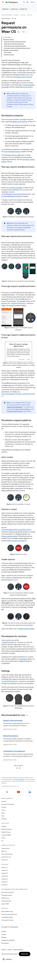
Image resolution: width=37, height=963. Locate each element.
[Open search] (24, 2)
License (9, 949)
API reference (5, 898)
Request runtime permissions (13, 720)
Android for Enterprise (7, 804)
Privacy (3, 838)
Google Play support (7, 917)
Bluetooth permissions (10, 736)
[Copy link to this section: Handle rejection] (17, 560)
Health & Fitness (5, 832)
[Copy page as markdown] (23, 31)
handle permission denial (26, 629)
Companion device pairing (14, 411)
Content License (19, 779)
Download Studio (6, 901)
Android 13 (4, 879)
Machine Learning (6, 829)
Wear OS (23, 9)
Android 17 (4, 867)
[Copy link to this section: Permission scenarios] (25, 116)
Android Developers (6, 15)
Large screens (5, 848)
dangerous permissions (19, 122)
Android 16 (4, 870)
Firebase (3, 937)
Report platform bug (7, 911)
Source (3, 810)
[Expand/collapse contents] (12, 37)
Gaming (3, 826)
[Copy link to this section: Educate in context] (18, 509)
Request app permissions (9, 536)
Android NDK (5, 904)
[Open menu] (3, 2)
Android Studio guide (7, 892)
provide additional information (11, 196)
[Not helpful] (15, 18)
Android (3, 801)
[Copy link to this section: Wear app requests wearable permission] (3, 170)
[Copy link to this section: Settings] (11, 671)
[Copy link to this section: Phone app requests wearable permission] (3, 289)
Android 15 (4, 873)
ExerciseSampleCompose (12, 152)
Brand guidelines (18, 949)
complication (23, 659)
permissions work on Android (22, 77)
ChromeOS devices (7, 854)
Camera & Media (6, 835)
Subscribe (24, 954)
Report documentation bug (9, 914)
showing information (18, 541)
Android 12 (4, 882)
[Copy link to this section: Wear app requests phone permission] (3, 239)
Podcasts (4, 819)
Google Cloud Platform (8, 940)
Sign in (33, 2)
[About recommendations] (27, 715)
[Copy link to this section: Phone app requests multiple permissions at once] (9, 337)
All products (5, 943)
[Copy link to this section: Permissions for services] (28, 636)
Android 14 (4, 876)
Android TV (4, 860)
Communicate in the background (14, 751)
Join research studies (7, 920)
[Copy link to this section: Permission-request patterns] (33, 420)
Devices (14, 9)
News (3, 813)
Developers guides (6, 895)
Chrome (3, 934)
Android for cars (6, 857)
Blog (2, 816)
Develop (5, 9)
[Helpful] (12, 18)
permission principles (15, 188)
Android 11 (4, 885)
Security (3, 807)
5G (2, 841)
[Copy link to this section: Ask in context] (15, 457)
